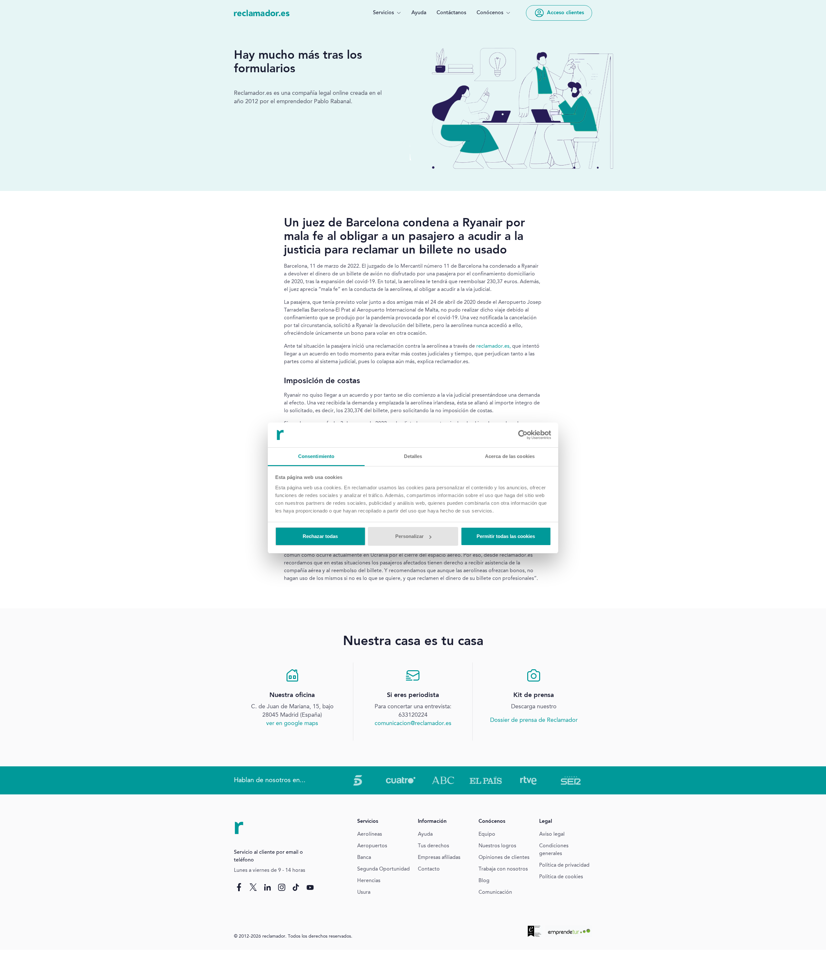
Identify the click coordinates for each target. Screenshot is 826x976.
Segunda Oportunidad (383, 869)
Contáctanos (451, 12)
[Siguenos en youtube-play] (310, 887)
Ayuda (418, 12)
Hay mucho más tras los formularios (298, 62)
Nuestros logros (497, 846)
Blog (483, 880)
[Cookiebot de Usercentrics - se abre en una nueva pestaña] (523, 435)
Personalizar (409, 536)
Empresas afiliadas (439, 857)
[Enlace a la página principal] (262, 12)
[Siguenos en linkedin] (267, 887)
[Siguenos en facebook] (239, 887)
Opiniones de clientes (503, 857)
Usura (363, 892)
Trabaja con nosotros (503, 869)
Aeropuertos (372, 846)
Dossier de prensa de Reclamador (534, 720)
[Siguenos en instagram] (282, 887)
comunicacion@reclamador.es (413, 723)
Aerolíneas (369, 834)
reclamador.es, (493, 346)
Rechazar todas (320, 536)
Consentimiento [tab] (316, 456)
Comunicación (495, 892)
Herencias (368, 880)
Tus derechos (433, 846)
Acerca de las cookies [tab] (510, 456)
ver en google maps (292, 723)
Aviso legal (552, 834)
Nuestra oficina (292, 695)
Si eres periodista (413, 695)
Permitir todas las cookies (506, 536)
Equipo (486, 834)
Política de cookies (561, 877)
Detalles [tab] (413, 456)
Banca (364, 857)
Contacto (429, 869)
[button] (387, 13)
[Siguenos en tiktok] (296, 887)
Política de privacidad (564, 865)
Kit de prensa (533, 695)
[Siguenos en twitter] (253, 887)
